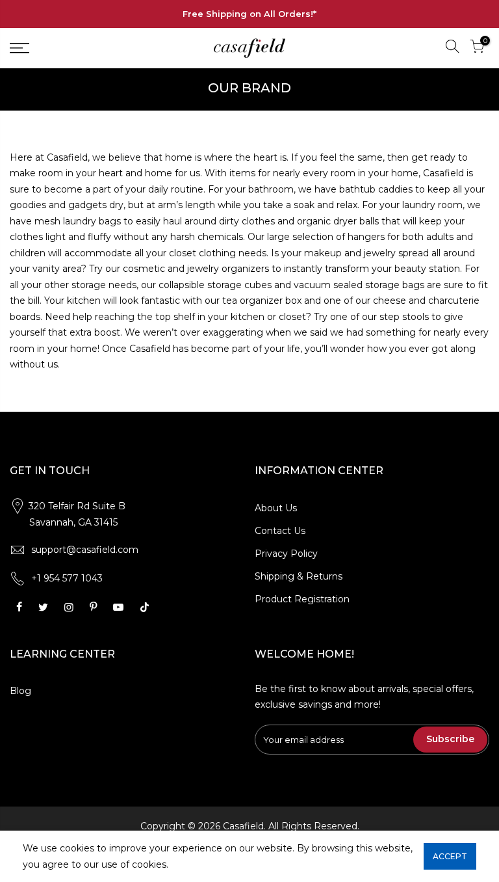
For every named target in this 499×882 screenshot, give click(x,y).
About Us (276, 508)
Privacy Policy (286, 553)
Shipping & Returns (298, 576)
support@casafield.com (84, 549)
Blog (20, 691)
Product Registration (302, 599)
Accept (450, 856)
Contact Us (280, 531)
